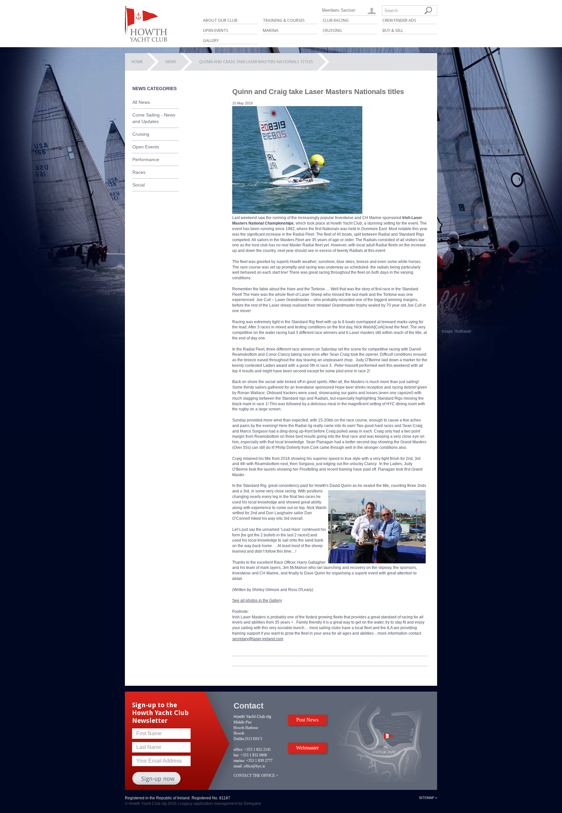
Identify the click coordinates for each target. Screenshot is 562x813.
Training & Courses (284, 20)
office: (238, 749)
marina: (239, 760)
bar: (236, 755)
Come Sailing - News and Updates (153, 118)
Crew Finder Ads (399, 20)
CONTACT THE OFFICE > (256, 775)
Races (138, 172)
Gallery (211, 40)
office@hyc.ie (254, 766)
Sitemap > (428, 798)
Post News (307, 720)
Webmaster (307, 748)
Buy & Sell (392, 30)
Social (138, 184)
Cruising (332, 30)
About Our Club (220, 20)
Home (137, 61)
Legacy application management (208, 803)
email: (238, 766)
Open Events (215, 30)
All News (141, 102)
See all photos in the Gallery (257, 600)
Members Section (338, 10)
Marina (270, 30)
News (171, 61)
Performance (145, 159)
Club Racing (336, 20)
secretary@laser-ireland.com (257, 639)
